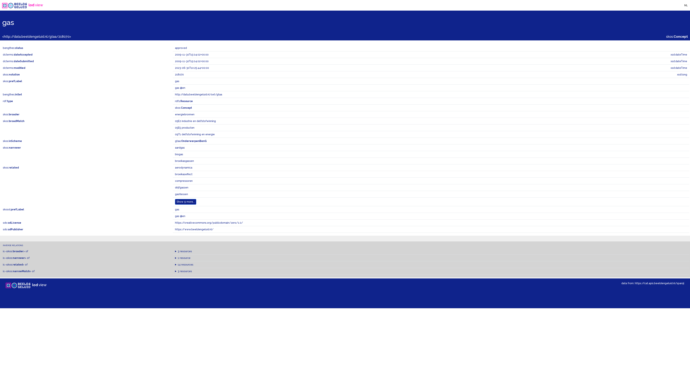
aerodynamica (183, 167)
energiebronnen (184, 114)
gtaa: (191, 141)
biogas (179, 154)
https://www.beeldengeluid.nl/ (194, 229)
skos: (677, 36)
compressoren (184, 180)
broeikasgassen (184, 161)
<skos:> (15, 251)
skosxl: (13, 209)
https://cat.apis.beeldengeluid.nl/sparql (659, 283)
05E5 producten (184, 127)
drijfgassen (181, 187)
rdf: (8, 101)
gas (177, 209)
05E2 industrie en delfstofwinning (195, 121)
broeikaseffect (183, 174)
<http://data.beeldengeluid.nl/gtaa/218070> (36, 36)
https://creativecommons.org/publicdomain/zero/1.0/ (209, 222)
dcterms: (18, 54)
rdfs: (184, 101)
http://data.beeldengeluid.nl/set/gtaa (198, 94)
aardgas (180, 147)
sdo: (12, 222)
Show (186, 201)
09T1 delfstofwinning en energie (195, 134)
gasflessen (181, 194)
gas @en (180, 216)
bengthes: (13, 48)
